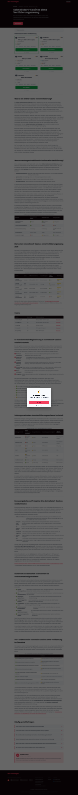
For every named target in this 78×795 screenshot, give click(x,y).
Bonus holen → (39, 402)
